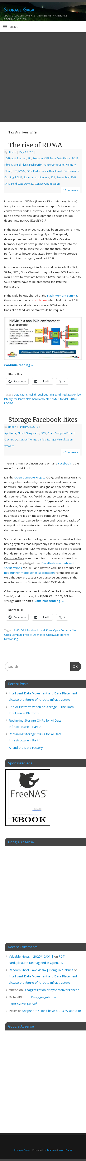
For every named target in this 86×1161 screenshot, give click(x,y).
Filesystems (32, 433)
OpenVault (52, 635)
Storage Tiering (27, 439)
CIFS (46, 158)
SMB (73, 177)
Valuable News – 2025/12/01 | (31, 956)
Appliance (10, 433)
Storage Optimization (47, 183)
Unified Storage (47, 439)
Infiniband (55, 394)
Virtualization (65, 439)
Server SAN (63, 177)
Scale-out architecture (36, 177)
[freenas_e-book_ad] (28, 827)
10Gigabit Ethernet (15, 158)
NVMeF (64, 399)
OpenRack (39, 635)
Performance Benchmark (48, 171)
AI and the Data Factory (26, 747)
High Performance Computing (46, 164)
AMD (17, 630)
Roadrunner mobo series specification (29, 573)
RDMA (18, 177)
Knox (49, 630)
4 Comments (70, 452)
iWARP (72, 394)
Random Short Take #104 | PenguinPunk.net (41, 970)
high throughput (38, 394)
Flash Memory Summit (62, 295)
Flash (25, 164)
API (29, 158)
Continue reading (19, 365)
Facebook (64, 463)
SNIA (7, 183)
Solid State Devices (22, 183)
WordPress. (66, 1150)
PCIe (29, 171)
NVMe (21, 171)
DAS (23, 630)
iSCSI (43, 433)
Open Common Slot (65, 630)
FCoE (75, 158)
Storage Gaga (19, 9)
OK (74, 666)
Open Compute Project (61, 433)
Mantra (51, 1150)
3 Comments (70, 190)
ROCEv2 (8, 403)
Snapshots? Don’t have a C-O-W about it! (51, 1011)
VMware (9, 446)
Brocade (38, 158)
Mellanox (19, 399)
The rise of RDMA (35, 145)
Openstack (10, 439)
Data (53, 158)
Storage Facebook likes (43, 420)
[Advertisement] (43, 77)
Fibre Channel (12, 164)
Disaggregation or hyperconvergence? (51, 990)
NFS (15, 171)
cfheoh (12, 152)
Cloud (21, 433)
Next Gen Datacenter (38, 399)
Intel (64, 394)
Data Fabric (64, 158)
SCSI (53, 177)
